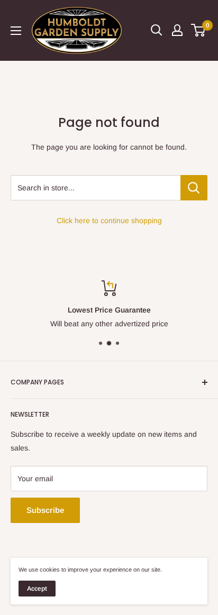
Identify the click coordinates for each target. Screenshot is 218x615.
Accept (37, 588)
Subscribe (45, 510)
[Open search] (156, 30)
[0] (198, 30)
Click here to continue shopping (109, 220)
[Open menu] (16, 30)
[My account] (177, 30)
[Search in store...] (193, 187)
